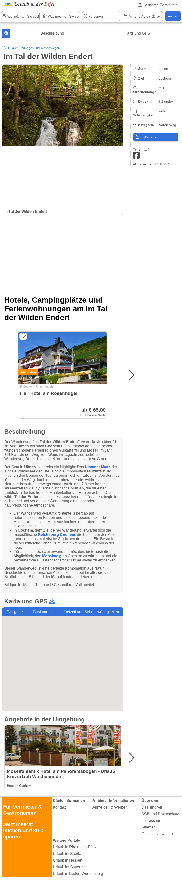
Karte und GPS (137, 33)
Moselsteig (52, 556)
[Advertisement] (62, 253)
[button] (131, 375)
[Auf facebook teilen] (136, 155)
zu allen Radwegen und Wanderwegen (33, 48)
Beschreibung (52, 33)
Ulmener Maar (97, 467)
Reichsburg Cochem (56, 535)
